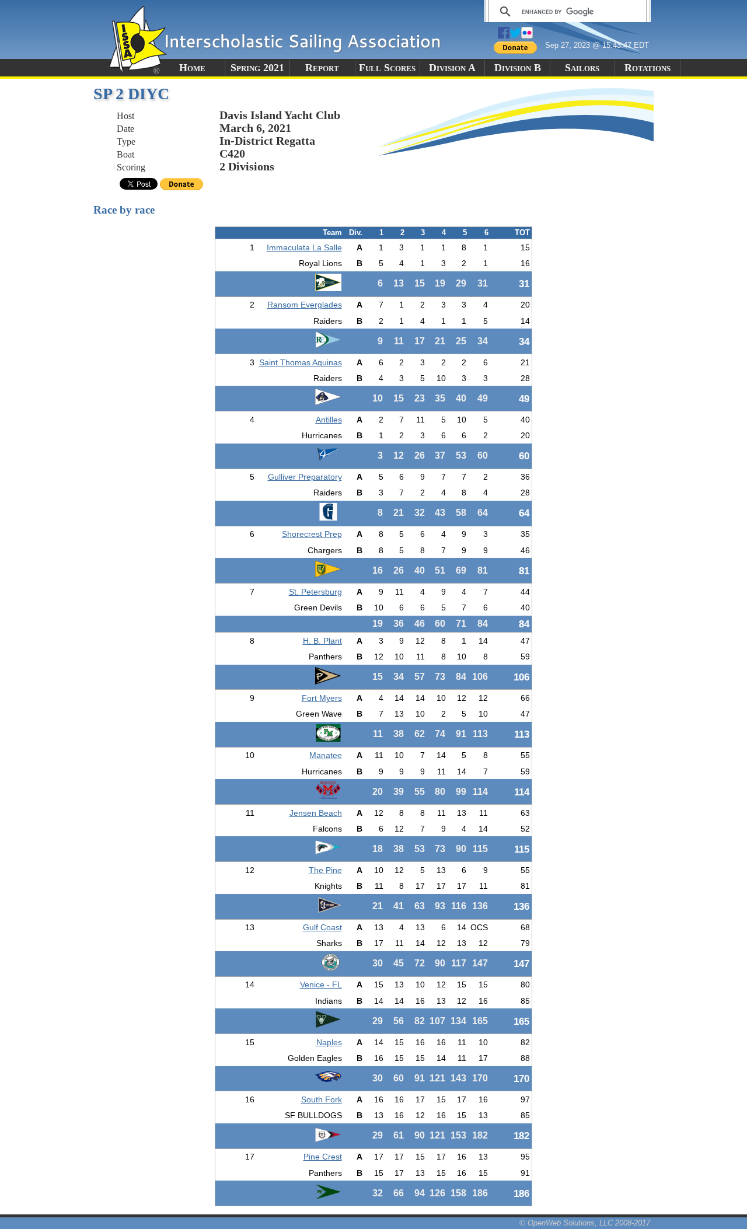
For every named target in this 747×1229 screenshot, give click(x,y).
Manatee (325, 755)
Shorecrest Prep (312, 534)
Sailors (582, 68)
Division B (517, 68)
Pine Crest (322, 1156)
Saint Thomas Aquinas (300, 362)
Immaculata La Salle (304, 247)
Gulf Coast (322, 927)
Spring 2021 (257, 68)
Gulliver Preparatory (305, 476)
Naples (329, 1042)
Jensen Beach (315, 813)
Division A (452, 68)
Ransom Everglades (304, 304)
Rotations (647, 68)
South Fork (321, 1099)
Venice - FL (321, 984)
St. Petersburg (315, 591)
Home (192, 68)
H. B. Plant (322, 640)
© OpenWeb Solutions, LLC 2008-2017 (584, 1222)
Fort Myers (322, 698)
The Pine (325, 870)
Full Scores (387, 68)
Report (322, 68)
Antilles (329, 419)
